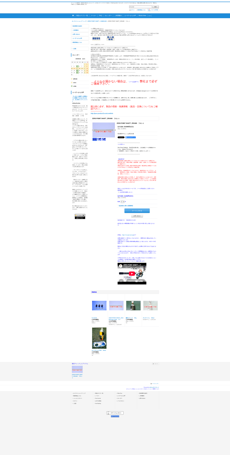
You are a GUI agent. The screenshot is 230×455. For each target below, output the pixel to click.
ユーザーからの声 (77, 38)
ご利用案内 (76, 30)
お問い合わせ (76, 34)
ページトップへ (155, 383)
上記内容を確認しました (126, 192)
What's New (119, 393)
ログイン (133, 9)
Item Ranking (98, 403)
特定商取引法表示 (77, 26)
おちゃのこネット (154, 387)
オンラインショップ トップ (79, 393)
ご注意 (74, 48)
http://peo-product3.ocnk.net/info (102, 113)
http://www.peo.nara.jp (128, 235)
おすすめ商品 (98, 400)
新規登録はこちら (142, 9)
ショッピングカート (77, 398)
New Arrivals (98, 398)
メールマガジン (120, 400)
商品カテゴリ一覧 (99, 393)
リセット (156, 363)
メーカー (97, 395)
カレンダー (119, 398)
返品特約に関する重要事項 (126, 205)
